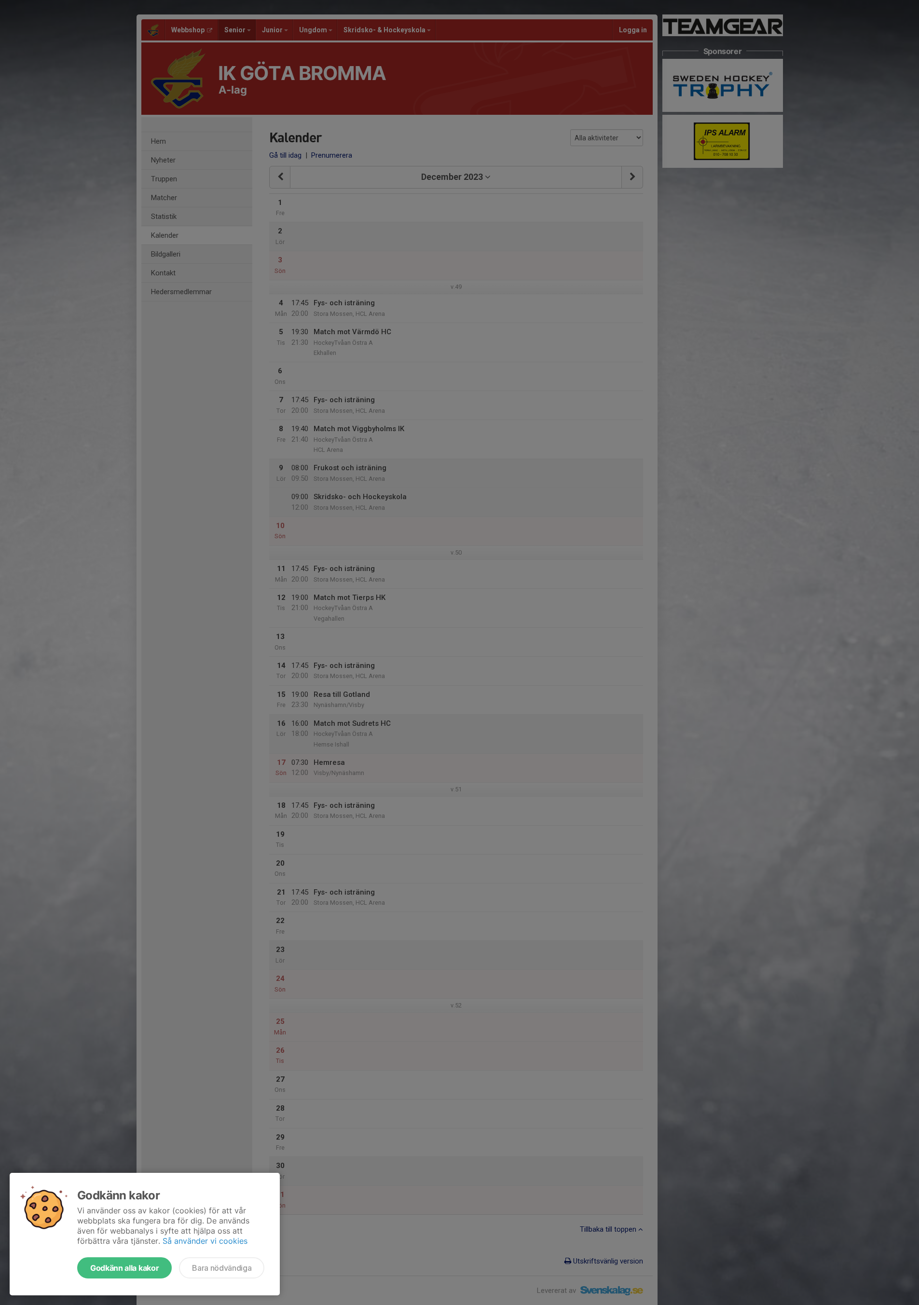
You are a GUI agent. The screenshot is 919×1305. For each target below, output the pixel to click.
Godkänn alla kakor (124, 1268)
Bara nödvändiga (221, 1268)
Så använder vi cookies (205, 1241)
